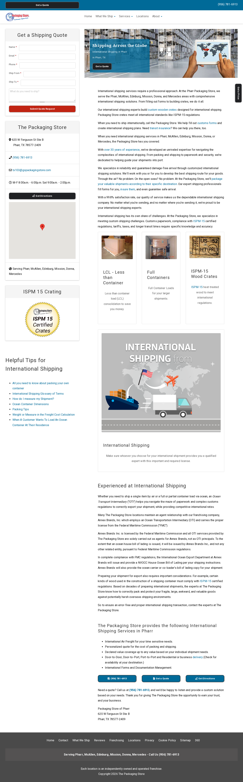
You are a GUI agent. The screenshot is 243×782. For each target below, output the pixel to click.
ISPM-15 (199, 221)
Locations (142, 16)
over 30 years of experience (122, 149)
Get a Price (238, 93)
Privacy (149, 740)
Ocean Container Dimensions (30, 404)
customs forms (207, 123)
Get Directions (206, 678)
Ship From (15, 73)
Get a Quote (42, 5)
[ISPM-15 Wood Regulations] (42, 319)
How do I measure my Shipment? (33, 399)
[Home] (17, 17)
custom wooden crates (162, 109)
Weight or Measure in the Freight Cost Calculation (43, 414)
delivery (198, 657)
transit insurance (160, 128)
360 (197, 740)
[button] (42, 227)
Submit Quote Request (42, 109)
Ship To (13, 81)
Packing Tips (20, 409)
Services (125, 16)
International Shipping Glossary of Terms (38, 393)
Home (88, 16)
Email (12, 55)
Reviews (99, 740)
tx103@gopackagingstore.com (32, 170)
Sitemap (185, 740)
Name (13, 47)
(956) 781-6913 (228, 4)
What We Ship (105, 16)
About (156, 16)
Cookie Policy (167, 740)
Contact (63, 740)
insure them (127, 189)
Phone (13, 64)
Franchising (116, 740)
